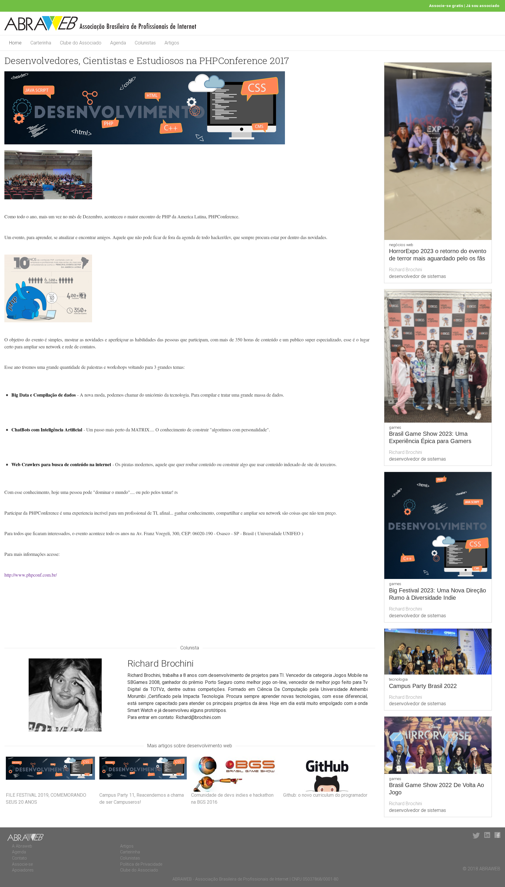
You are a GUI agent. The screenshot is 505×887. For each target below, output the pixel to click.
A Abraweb (22, 846)
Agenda (118, 43)
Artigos (172, 43)
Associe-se (22, 864)
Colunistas (145, 43)
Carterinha (40, 43)
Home (15, 43)
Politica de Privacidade (141, 864)
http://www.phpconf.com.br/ (30, 575)
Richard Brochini (405, 269)
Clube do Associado (80, 43)
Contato (19, 858)
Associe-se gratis (446, 5)
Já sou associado (482, 5)
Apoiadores (23, 870)
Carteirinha (130, 852)
